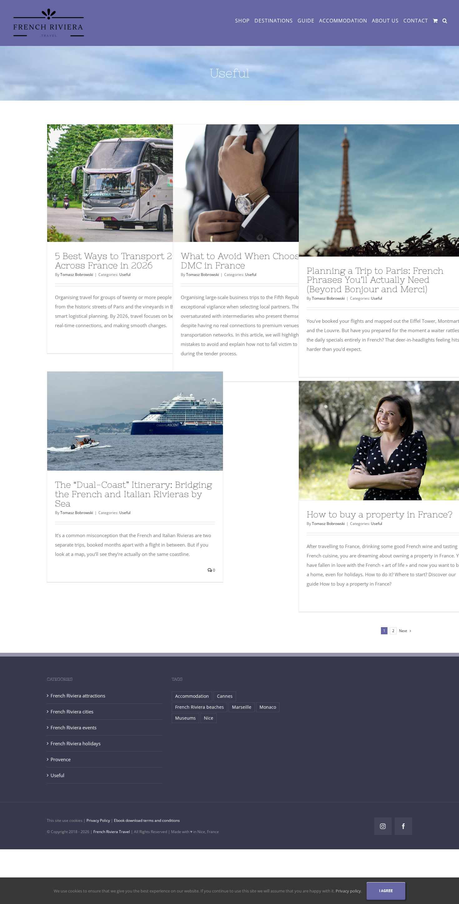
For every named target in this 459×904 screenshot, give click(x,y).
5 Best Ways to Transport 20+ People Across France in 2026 (134, 260)
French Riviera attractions (78, 695)
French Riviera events (73, 727)
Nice (208, 718)
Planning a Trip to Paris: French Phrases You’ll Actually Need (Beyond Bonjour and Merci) (375, 280)
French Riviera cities (72, 711)
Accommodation (192, 696)
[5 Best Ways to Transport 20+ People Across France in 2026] (135, 183)
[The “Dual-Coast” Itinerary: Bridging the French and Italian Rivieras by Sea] (135, 421)
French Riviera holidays (76, 743)
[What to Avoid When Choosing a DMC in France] (261, 183)
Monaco (267, 707)
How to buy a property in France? (379, 514)
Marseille (241, 707)
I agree (386, 890)
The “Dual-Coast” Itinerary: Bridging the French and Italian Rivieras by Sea (133, 494)
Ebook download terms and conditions (147, 820)
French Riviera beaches (199, 707)
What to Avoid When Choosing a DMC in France (251, 260)
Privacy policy (348, 891)
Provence (61, 759)
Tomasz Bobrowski (76, 274)
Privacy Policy (98, 820)
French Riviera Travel (111, 831)
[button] (445, 21)
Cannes (225, 696)
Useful (125, 274)
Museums (185, 718)
